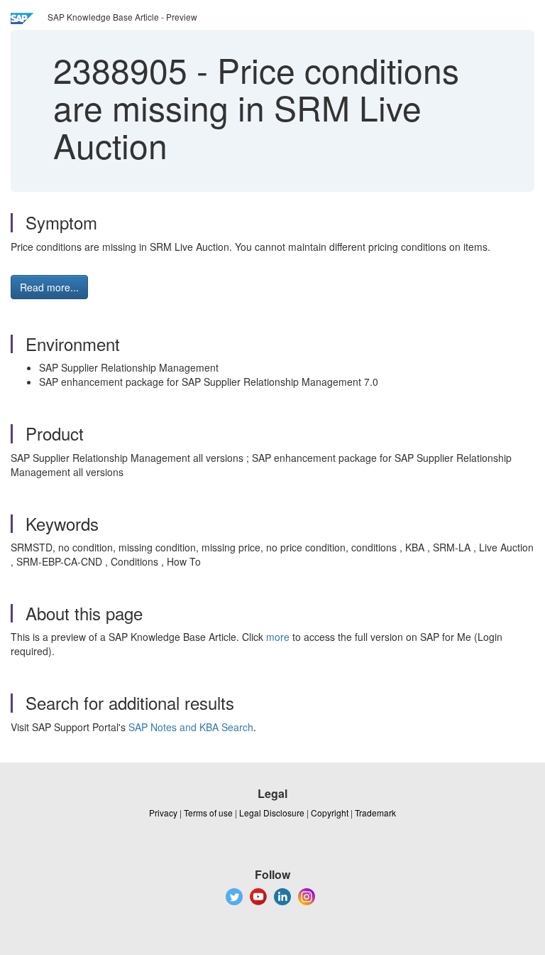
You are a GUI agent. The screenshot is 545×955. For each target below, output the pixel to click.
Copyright (329, 812)
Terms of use (208, 812)
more (278, 637)
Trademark (375, 812)
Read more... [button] (49, 287)
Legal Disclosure (271, 812)
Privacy (163, 812)
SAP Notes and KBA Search (190, 727)
